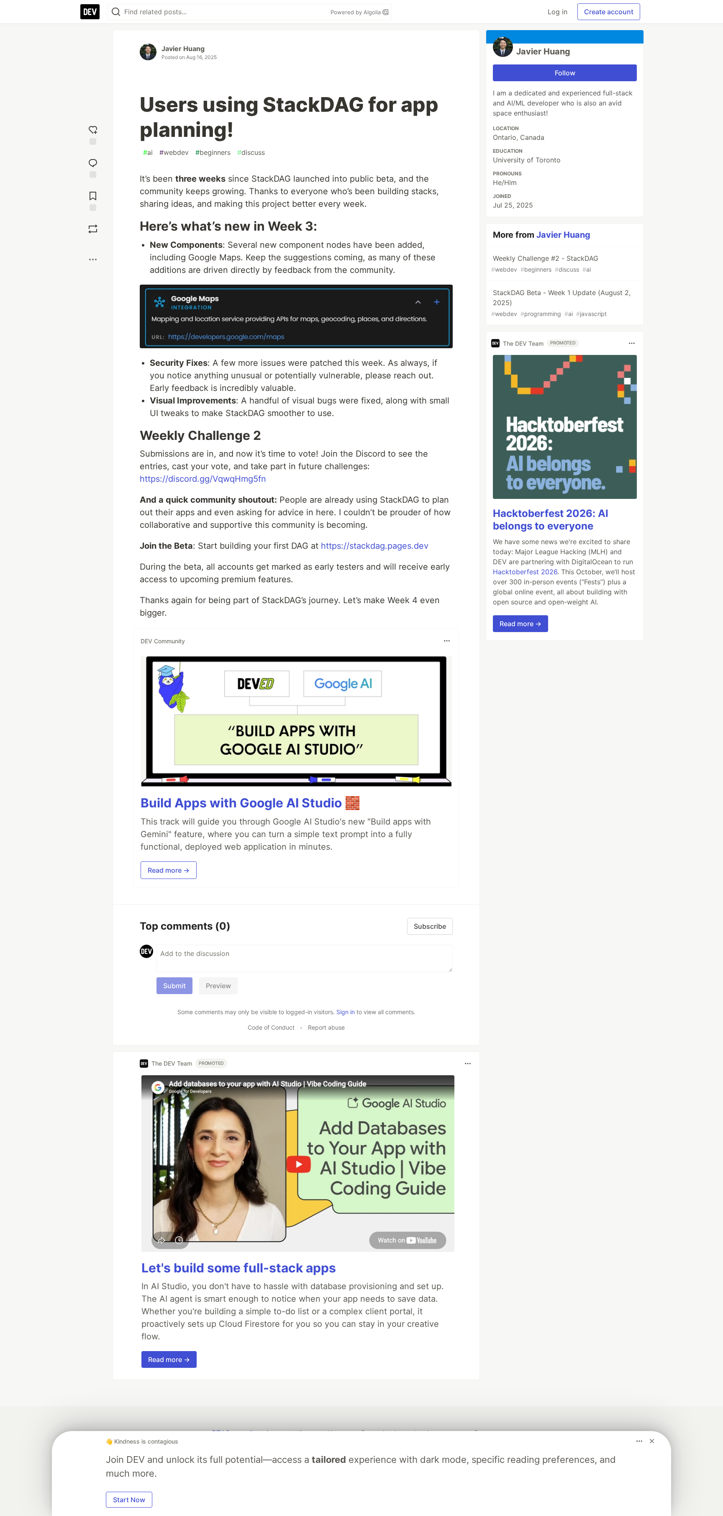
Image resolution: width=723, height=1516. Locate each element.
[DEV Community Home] (89, 11)
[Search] (116, 12)
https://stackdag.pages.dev (374, 546)
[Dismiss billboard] (652, 1441)
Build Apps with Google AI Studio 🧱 (250, 802)
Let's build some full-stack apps (238, 1267)
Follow (565, 73)
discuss (251, 152)
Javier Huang (183, 48)
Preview (218, 986)
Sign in (345, 1011)
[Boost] (92, 229)
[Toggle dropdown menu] (447, 641)
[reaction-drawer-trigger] (93, 134)
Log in (557, 12)
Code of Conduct (271, 1027)
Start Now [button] (129, 1499)
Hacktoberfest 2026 (525, 572)
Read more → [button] (169, 870)
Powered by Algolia (356, 12)
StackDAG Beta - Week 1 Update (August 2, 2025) (561, 302)
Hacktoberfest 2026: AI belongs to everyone (550, 519)
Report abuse (326, 1027)
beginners (213, 152)
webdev (174, 152)
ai (148, 152)
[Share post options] (93, 259)
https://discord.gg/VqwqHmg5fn (203, 479)
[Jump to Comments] (92, 167)
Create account (608, 12)
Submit (174, 986)
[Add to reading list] (92, 200)
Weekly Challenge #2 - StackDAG (544, 263)
